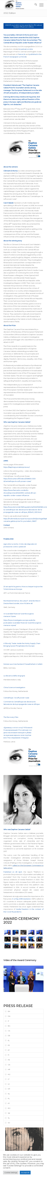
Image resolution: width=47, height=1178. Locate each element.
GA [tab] (9, 1065)
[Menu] (40, 5)
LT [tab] (8, 1079)
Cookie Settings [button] (10, 1172)
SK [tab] (9, 1113)
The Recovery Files (10, 717)
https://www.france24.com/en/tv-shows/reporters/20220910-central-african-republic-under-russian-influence (19, 492)
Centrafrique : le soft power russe (16, 698)
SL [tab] (9, 1118)
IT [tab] (8, 1021)
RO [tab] (9, 1108)
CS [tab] (9, 1031)
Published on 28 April (12, 872)
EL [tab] (9, 1040)
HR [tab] (9, 1069)
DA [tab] (9, 1016)
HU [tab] (9, 1074)
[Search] (34, 5)
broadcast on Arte (26, 49)
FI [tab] (8, 1055)
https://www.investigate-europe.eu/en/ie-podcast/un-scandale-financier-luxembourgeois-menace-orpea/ (22, 622)
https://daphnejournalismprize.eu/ (16, 467)
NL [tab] (9, 1094)
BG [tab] (9, 1026)
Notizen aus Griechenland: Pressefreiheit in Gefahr (23, 664)
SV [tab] (9, 1123)
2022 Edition (9, 13)
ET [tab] (9, 1050)
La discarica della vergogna (14, 676)
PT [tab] (9, 1103)
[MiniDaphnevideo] (23, 979)
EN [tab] (9, 1011)
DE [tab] (9, 1035)
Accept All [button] (25, 1172)
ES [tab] (9, 1045)
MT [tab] (9, 1089)
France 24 (21, 54)
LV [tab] (9, 1084)
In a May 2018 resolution (21, 899)
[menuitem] (34, 5)
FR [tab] (9, 1060)
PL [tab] (9, 1098)
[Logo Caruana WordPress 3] (19, 5)
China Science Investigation (14, 687)
